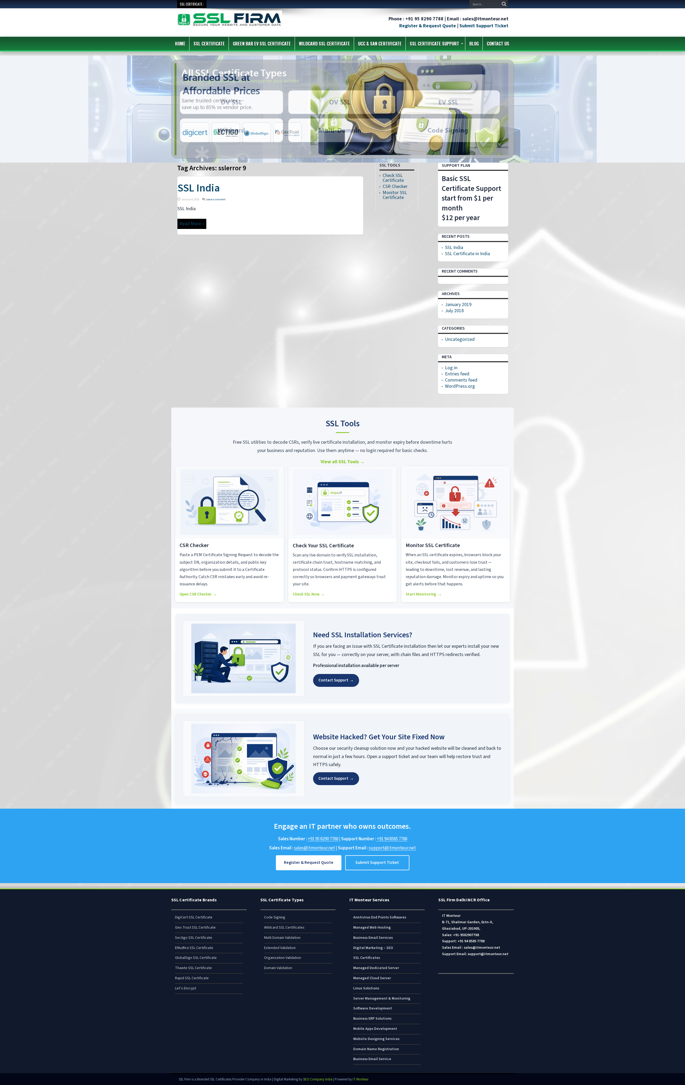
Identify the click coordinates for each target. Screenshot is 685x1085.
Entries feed (457, 374)
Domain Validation (278, 968)
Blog (474, 43)
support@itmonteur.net (392, 848)
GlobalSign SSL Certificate (196, 957)
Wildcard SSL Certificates (284, 927)
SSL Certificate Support (434, 43)
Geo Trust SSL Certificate (195, 927)
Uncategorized (460, 339)
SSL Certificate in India (467, 253)
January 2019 (458, 304)
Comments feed (461, 380)
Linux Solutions (366, 988)
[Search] (504, 4)
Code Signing (274, 917)
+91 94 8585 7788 (392, 839)
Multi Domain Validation (282, 937)
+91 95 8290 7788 (323, 839)
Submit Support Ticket (483, 25)
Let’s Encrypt (185, 988)
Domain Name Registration (376, 1049)
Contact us (498, 43)
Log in (451, 367)
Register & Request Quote (427, 25)
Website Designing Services (376, 1039)
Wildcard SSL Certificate (324, 43)
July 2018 (454, 310)
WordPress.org (460, 386)
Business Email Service (372, 1059)
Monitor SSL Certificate (395, 195)
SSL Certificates (366, 957)
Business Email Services (373, 937)
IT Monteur (360, 1079)
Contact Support (336, 680)
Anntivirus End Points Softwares (379, 917)
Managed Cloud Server (372, 978)
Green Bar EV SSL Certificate (262, 43)
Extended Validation (280, 948)
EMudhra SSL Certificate (194, 948)
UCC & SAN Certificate (380, 43)
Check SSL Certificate (393, 178)
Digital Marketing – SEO (373, 948)
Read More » (191, 223)
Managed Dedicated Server (376, 968)
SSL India (198, 188)
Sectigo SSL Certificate (193, 937)
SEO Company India (317, 1079)
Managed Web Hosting (372, 927)
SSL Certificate (209, 43)
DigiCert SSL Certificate (193, 917)
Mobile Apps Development (375, 1028)
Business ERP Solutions (372, 1018)
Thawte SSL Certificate (193, 968)
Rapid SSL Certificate (192, 978)
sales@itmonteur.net (314, 848)
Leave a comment (216, 199)
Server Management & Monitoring (381, 998)
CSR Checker (395, 186)
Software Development (372, 1008)
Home (180, 43)
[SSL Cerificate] (229, 26)
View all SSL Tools (343, 461)
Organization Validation (282, 957)
